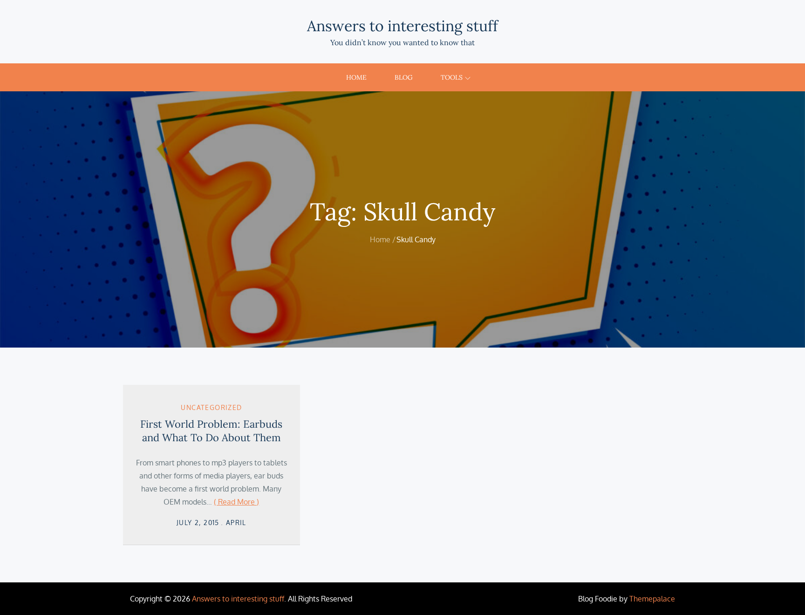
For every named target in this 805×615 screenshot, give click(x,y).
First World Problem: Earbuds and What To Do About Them (211, 430)
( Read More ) (236, 501)
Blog (404, 77)
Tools (452, 77)
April (236, 522)
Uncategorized (211, 407)
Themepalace (652, 598)
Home (356, 77)
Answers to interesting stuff (402, 25)
